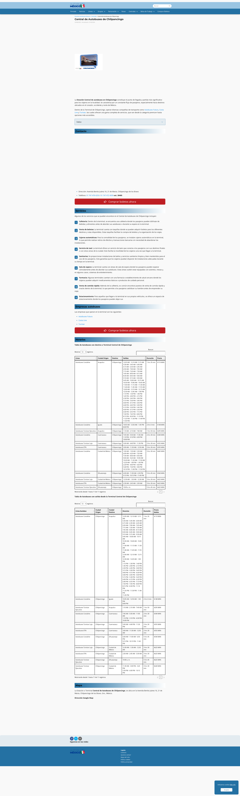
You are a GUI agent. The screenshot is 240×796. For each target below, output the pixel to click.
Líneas (90, 11)
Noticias (82, 11)
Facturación (112, 11)
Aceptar (226, 790)
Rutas (124, 11)
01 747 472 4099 (107, 195)
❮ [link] (157, 492)
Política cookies (125, 759)
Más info (233, 785)
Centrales (132, 11)
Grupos (100, 11)
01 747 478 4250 (92, 195)
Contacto (123, 752)
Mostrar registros (84, 352)
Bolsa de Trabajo (146, 11)
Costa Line (83, 320)
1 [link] (160, 492)
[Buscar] (170, 5)
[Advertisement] (120, 38)
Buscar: (150, 350)
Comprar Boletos (164, 11)
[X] (76, 738)
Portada (73, 11)
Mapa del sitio (125, 757)
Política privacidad (126, 762)
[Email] (80, 738)
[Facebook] (72, 738)
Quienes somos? (126, 755)
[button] (95, 358)
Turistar (83, 112)
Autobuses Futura (151, 110)
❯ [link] (164, 492)
